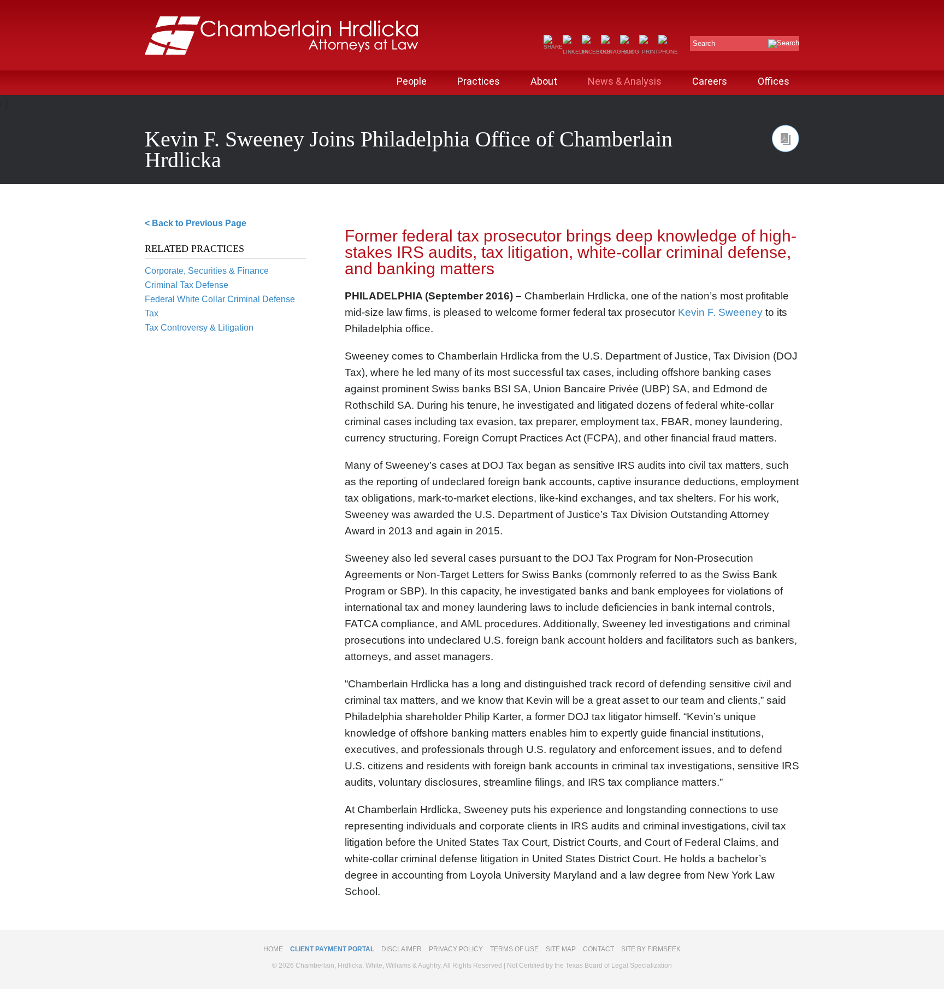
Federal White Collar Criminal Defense (220, 299)
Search (704, 43)
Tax (151, 313)
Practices (478, 81)
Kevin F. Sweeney (720, 312)
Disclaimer (401, 949)
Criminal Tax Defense (186, 285)
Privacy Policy (456, 949)
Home (273, 949)
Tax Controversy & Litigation (199, 327)
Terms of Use (514, 949)
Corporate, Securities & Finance (207, 270)
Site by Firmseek (651, 949)
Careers (709, 81)
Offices (773, 81)
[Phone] (668, 52)
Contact (598, 949)
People (412, 81)
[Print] (648, 52)
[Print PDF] (785, 138)
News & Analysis (625, 81)
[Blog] (629, 52)
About (543, 81)
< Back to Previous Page (195, 223)
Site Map (561, 949)
